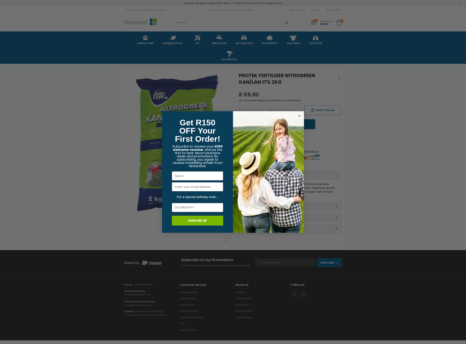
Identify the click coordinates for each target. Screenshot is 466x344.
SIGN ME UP (197, 220)
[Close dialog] (299, 116)
